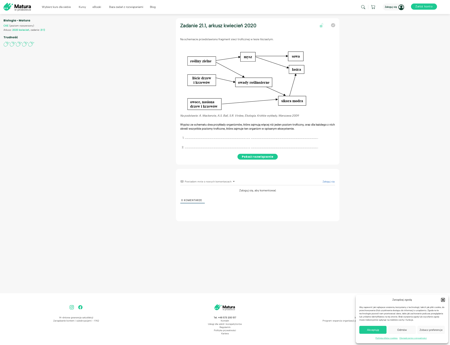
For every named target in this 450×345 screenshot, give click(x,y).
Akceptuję (373, 329)
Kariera (225, 333)
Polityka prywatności (225, 330)
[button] (443, 300)
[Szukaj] (363, 7)
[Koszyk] (373, 7)
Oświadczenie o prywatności (413, 338)
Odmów (402, 329)
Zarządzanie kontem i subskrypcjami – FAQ (76, 320)
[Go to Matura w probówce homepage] (17, 7)
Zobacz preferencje (431, 329)
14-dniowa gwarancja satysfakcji (76, 317)
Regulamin (225, 327)
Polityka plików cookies (386, 338)
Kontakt (225, 320)
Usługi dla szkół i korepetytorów (225, 324)
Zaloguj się (391, 6)
